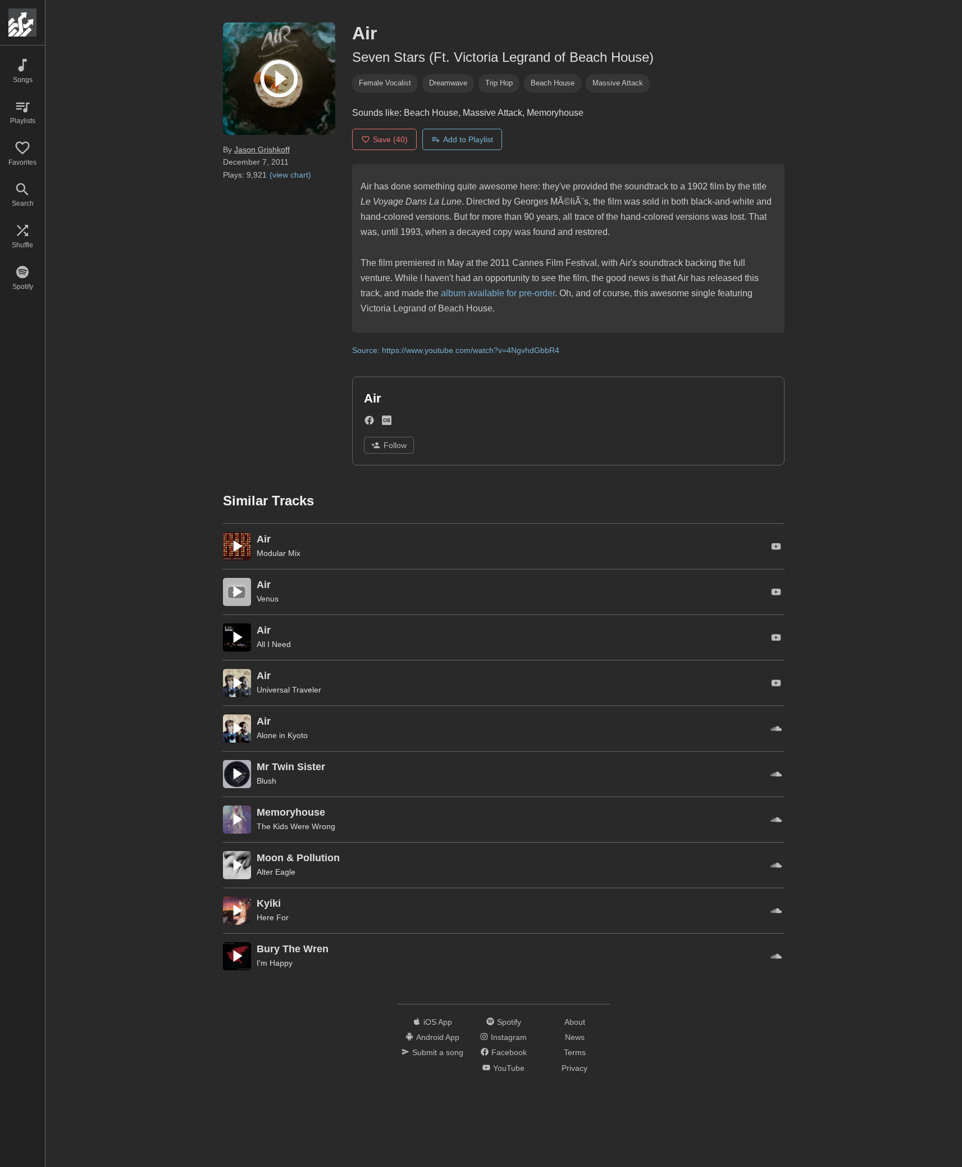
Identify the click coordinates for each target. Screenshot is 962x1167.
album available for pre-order (498, 293)
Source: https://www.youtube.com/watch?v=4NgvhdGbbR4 (455, 350)
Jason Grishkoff (262, 149)
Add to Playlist (468, 139)
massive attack (617, 83)
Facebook (509, 1052)
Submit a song (437, 1052)
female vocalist (385, 83)
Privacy (574, 1068)
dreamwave (448, 83)
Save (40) (390, 139)
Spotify (509, 1021)
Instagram (509, 1037)
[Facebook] (369, 423)
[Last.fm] (386, 423)
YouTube (509, 1068)
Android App (437, 1037)
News (575, 1037)
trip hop (499, 83)
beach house (553, 83)
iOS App (437, 1021)
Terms (575, 1052)
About (574, 1021)
